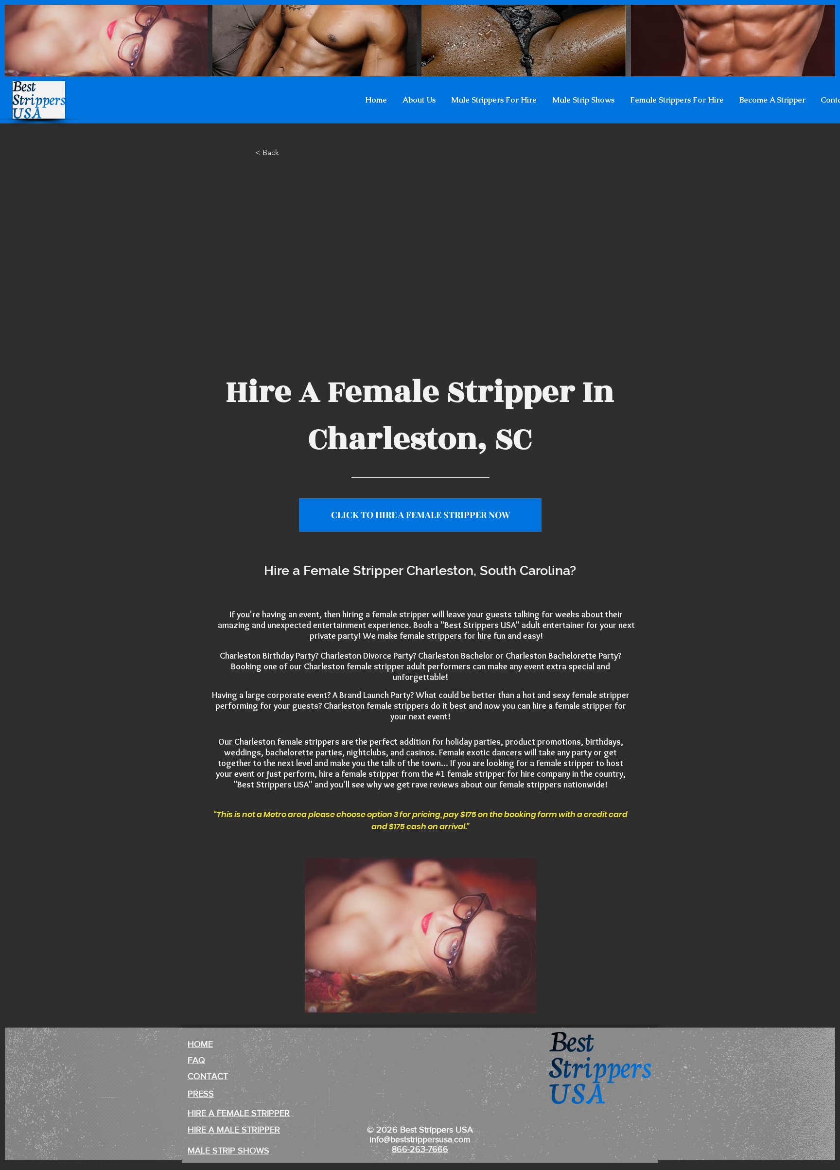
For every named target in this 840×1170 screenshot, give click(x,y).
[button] (419, 100)
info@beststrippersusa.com (420, 1139)
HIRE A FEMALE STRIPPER (239, 1113)
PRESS (201, 1094)
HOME (200, 1044)
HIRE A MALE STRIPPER (234, 1130)
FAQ (196, 1060)
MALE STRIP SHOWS (228, 1150)
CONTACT (208, 1076)
